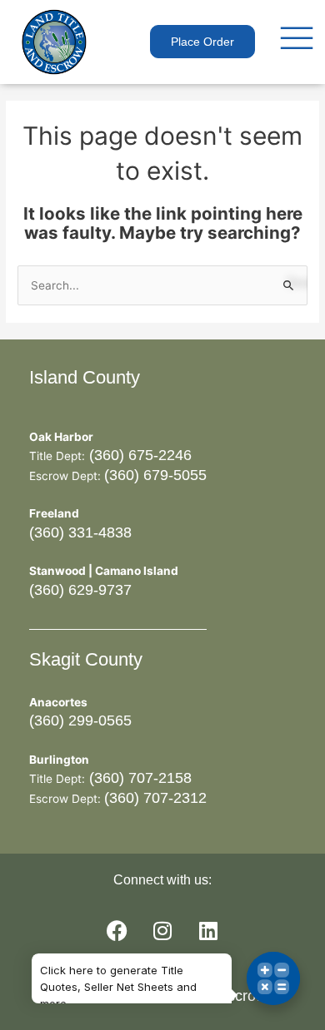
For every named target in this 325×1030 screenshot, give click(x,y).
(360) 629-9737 (80, 590)
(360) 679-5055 (155, 475)
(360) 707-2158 (138, 778)
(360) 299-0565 (80, 720)
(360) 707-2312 (155, 798)
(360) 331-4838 (80, 532)
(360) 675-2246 (138, 455)
